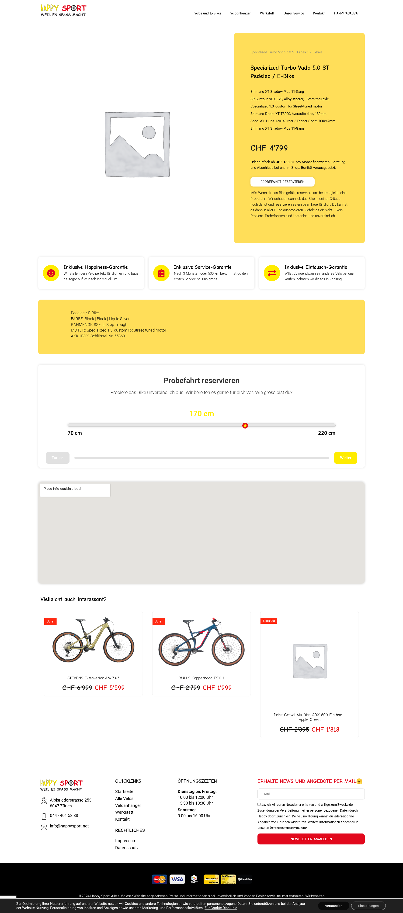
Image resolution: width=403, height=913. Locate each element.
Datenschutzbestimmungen (289, 828)
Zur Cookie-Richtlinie (221, 908)
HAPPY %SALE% (346, 13)
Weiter (345, 457)
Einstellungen (368, 906)
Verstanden (333, 906)
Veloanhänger (240, 13)
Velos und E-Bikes (208, 13)
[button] (282, 182)
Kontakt (319, 13)
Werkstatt (267, 13)
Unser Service (294, 13)
